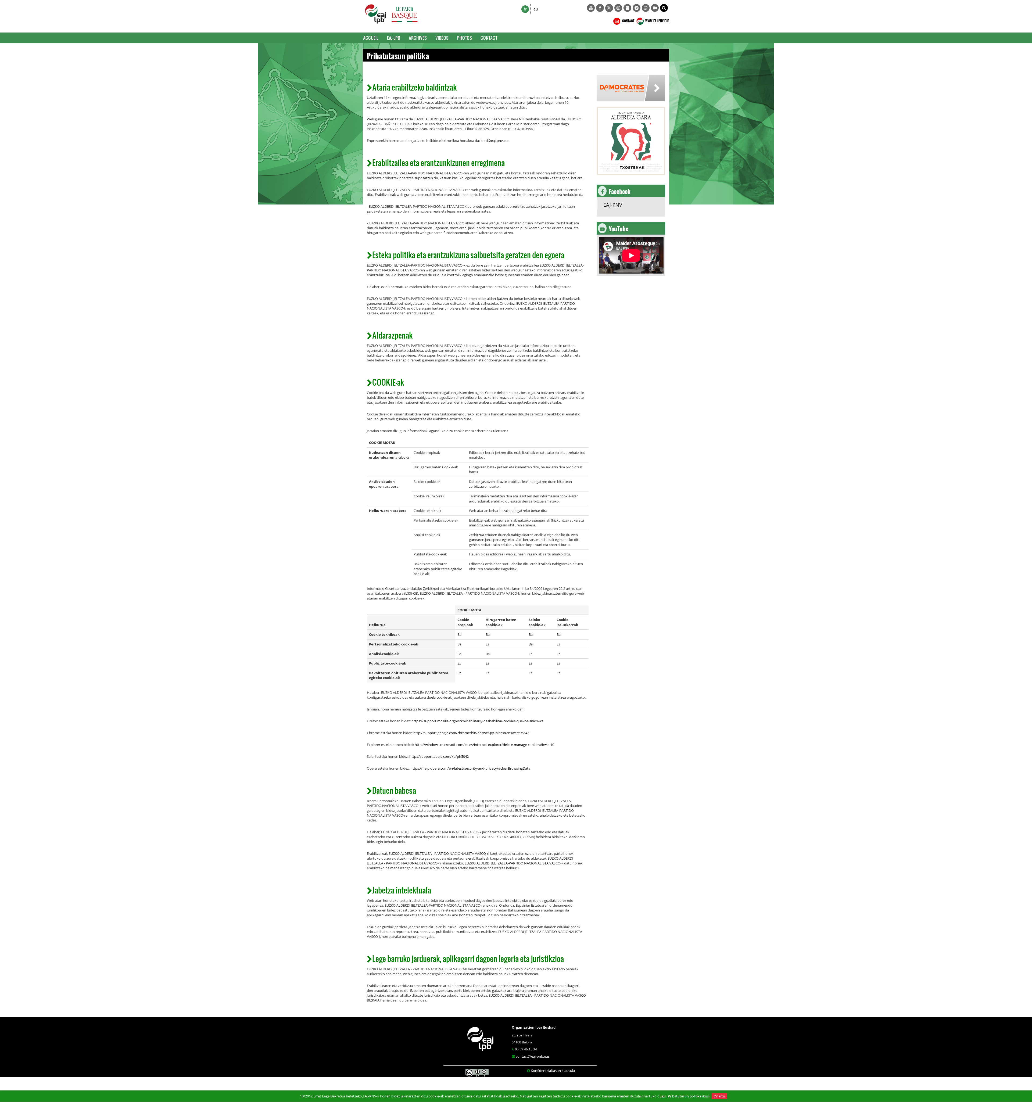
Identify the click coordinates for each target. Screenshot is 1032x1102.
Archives (418, 38)
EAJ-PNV (612, 205)
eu (535, 9)
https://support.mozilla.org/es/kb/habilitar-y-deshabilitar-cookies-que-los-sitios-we (477, 721)
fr (525, 9)
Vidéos (442, 38)
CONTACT (628, 20)
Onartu (719, 1096)
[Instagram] (618, 8)
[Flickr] (627, 8)
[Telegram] (636, 8)
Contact (489, 38)
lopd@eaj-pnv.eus (495, 140)
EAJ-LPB (393, 38)
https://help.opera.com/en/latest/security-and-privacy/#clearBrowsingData (470, 768)
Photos (464, 38)
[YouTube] (591, 8)
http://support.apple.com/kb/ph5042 (439, 756)
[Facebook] (600, 8)
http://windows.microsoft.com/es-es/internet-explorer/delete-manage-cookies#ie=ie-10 (484, 744)
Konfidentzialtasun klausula (553, 1070)
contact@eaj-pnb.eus (533, 1056)
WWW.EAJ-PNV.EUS (657, 20)
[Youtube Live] (655, 8)
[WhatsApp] (646, 8)
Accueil (370, 38)
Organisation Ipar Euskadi (534, 1027)
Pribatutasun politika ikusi (689, 1096)
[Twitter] (609, 8)
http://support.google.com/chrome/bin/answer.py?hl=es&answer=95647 (471, 732)
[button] (664, 8)
